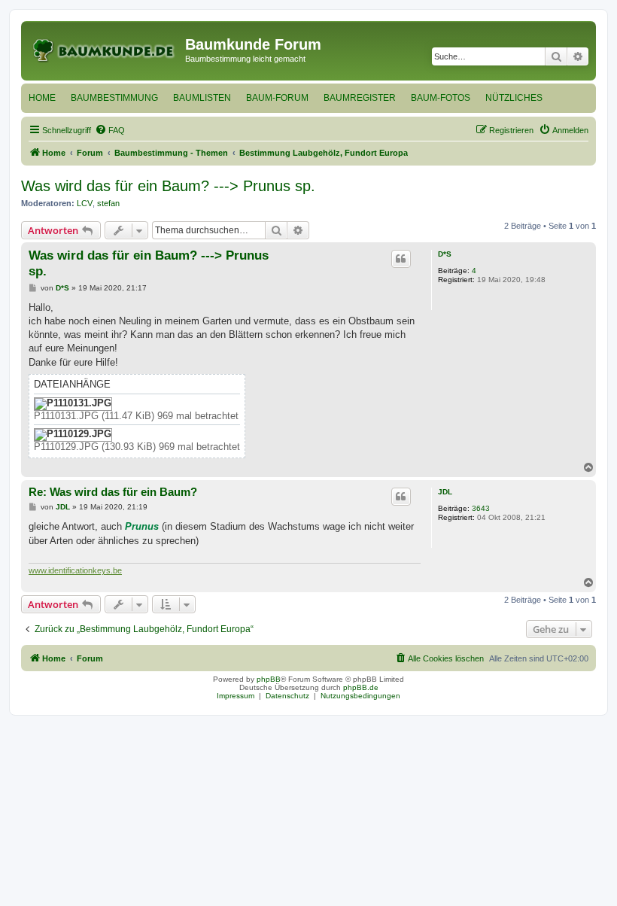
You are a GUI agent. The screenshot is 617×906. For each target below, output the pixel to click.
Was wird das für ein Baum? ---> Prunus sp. (168, 186)
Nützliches (514, 98)
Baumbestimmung (114, 98)
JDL (445, 492)
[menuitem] (110, 130)
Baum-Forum (277, 98)
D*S (444, 254)
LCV (85, 203)
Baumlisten (202, 98)
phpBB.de (360, 687)
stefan (108, 203)
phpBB (269, 679)
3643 (481, 508)
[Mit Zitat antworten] (401, 259)
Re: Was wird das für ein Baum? (113, 491)
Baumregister (360, 98)
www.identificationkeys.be (75, 570)
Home (42, 98)
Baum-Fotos (440, 98)
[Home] (105, 49)
